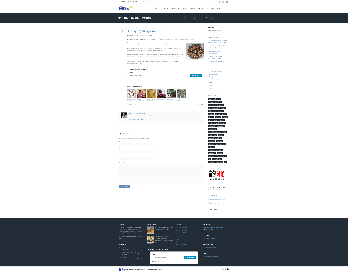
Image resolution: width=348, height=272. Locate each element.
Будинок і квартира (199, 18)
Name (121, 142)
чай (220, 159)
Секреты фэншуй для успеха (151, 100)
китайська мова (214, 132)
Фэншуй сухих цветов (141, 31)
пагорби (211, 141)
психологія (211, 144)
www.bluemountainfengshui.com (211, 256)
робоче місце (220, 144)
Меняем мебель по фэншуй (131, 100)
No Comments (149, 28)
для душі (213, 123)
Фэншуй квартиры (179, 100)
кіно (215, 135)
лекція (221, 135)
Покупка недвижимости (141, 100)
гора (210, 120)
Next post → (201, 104)
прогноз (219, 141)
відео (218, 117)
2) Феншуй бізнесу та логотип (216, 199)
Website (121, 156)
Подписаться (196, 75)
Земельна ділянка (214, 79)
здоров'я (220, 126)
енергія (212, 126)
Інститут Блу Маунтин (186, 18)
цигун (215, 159)
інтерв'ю (211, 162)
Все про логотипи (214, 77)
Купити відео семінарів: (214, 191)
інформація (219, 162)
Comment (122, 163)
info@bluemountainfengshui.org (155, 1)
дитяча (222, 120)
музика (211, 138)
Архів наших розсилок (214, 212)
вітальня (225, 117)
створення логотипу (215, 150)
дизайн (216, 120)
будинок (212, 111)
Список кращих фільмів (209, 247)
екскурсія (222, 123)
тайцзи (220, 153)
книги (224, 132)
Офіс (210, 85)
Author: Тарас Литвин (137, 113)
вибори (218, 114)
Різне (210, 88)
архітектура (213, 108)
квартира (212, 129)
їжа (225, 162)
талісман (211, 156)
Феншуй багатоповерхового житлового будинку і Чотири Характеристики (217, 51)
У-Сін (218, 99)
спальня (211, 147)
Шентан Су (215, 102)
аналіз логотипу (216, 105)
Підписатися (190, 257)
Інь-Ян (211, 99)
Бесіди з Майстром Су (215, 71)
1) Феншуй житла (212, 195)
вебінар (211, 114)
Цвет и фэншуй (161, 99)
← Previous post (131, 104)
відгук (211, 117)
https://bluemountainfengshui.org (137, 119)
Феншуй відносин (214, 91)
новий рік (218, 138)
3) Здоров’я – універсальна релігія (217, 203)
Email (121, 149)
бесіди (222, 108)
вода (224, 114)
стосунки (212, 153)
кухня (210, 135)
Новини (211, 82)
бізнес (220, 111)
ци (209, 159)
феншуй (143, 28)
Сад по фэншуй (171, 99)
